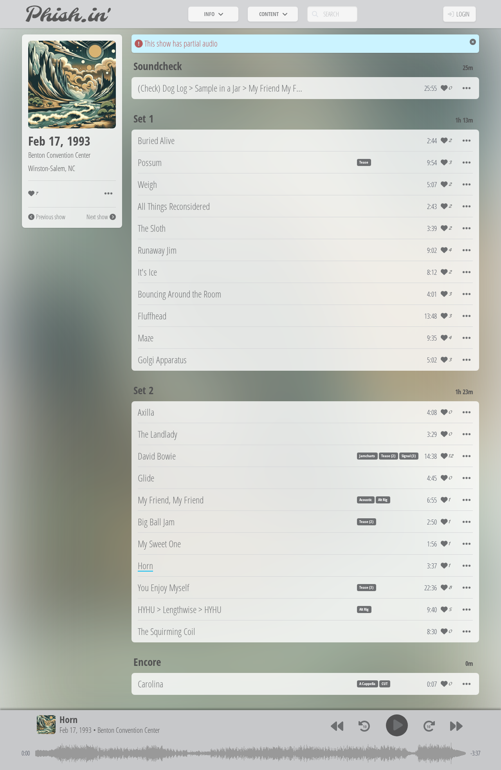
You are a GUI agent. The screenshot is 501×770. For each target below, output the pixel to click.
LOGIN (463, 14)
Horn (68, 719)
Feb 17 (44, 140)
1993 (78, 140)
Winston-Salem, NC (51, 168)
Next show (97, 217)
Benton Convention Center (59, 155)
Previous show (50, 217)
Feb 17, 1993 (75, 730)
